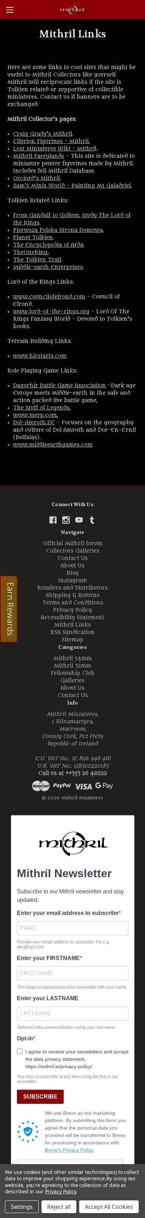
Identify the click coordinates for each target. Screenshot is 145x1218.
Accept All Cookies (109, 1207)
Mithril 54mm (72, 659)
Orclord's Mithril (36, 179)
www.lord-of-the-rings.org (51, 312)
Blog (73, 573)
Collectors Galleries (72, 551)
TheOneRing (30, 253)
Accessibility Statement (72, 618)
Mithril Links (72, 625)
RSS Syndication (72, 632)
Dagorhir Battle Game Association (59, 386)
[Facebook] (53, 520)
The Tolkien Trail (37, 260)
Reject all (59, 1207)
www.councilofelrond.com (49, 297)
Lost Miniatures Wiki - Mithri (54, 149)
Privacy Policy (72, 610)
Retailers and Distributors (72, 588)
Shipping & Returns (73, 595)
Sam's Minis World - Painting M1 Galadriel (72, 186)
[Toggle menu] (9, 9)
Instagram (72, 581)
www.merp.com (35, 415)
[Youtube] (79, 520)
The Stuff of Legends (41, 408)
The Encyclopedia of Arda (48, 245)
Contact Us (73, 558)
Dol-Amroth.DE (34, 423)
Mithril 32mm (73, 666)
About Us (72, 566)
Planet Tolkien (33, 238)
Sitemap (72, 640)
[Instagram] (66, 520)
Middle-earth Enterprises (48, 267)
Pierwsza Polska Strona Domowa (58, 230)
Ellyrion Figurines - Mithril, (51, 141)
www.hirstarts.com (40, 356)
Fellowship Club (72, 673)
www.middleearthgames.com (53, 445)
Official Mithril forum (72, 544)
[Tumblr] (92, 520)
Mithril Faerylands (38, 156)
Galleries (72, 681)
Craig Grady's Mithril (42, 134)
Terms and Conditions (72, 603)
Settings (22, 1207)
